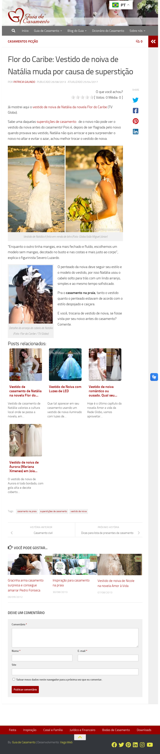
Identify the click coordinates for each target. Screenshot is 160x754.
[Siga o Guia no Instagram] (142, 745)
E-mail (82, 651)
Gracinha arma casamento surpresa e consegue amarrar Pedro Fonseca (26, 585)
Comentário (19, 624)
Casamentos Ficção (23, 41)
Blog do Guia (76, 31)
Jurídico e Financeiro (82, 730)
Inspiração (29, 730)
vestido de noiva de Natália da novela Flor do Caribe (70, 107)
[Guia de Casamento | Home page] (29, 16)
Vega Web (66, 742)
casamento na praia (26, 511)
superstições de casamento (56, 121)
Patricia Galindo (24, 82)
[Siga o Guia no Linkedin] (135, 745)
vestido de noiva (79, 511)
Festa (12, 730)
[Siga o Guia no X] (121, 745)
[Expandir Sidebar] (153, 41)
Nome (16, 651)
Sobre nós (136, 31)
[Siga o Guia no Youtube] (149, 745)
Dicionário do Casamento (108, 31)
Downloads (144, 730)
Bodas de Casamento (116, 730)
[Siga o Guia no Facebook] (114, 745)
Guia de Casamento (46, 31)
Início (25, 31)
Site (14, 664)
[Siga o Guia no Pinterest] (128, 745)
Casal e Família (53, 730)
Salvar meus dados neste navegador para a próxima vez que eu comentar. (59, 679)
